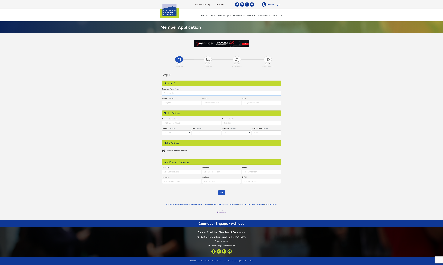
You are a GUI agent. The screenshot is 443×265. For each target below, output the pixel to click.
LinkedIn (165, 168)
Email (244, 98)
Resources (237, 15)
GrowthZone (249, 261)
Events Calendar (196, 204)
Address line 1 (171, 119)
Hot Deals (207, 204)
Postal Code (260, 128)
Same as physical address (177, 151)
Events (250, 15)
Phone (168, 98)
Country (168, 128)
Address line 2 (227, 119)
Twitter (244, 168)
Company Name (171, 89)
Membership (223, 15)
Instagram (166, 177)
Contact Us (219, 4)
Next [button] (221, 192)
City (197, 128)
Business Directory (202, 4)
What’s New (263, 15)
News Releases (185, 204)
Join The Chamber (271, 204)
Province (229, 128)
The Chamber (207, 15)
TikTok (244, 177)
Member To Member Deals (219, 204)
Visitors (276, 15)
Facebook (206, 168)
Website (205, 98)
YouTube (205, 177)
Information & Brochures (256, 204)
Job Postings (233, 204)
